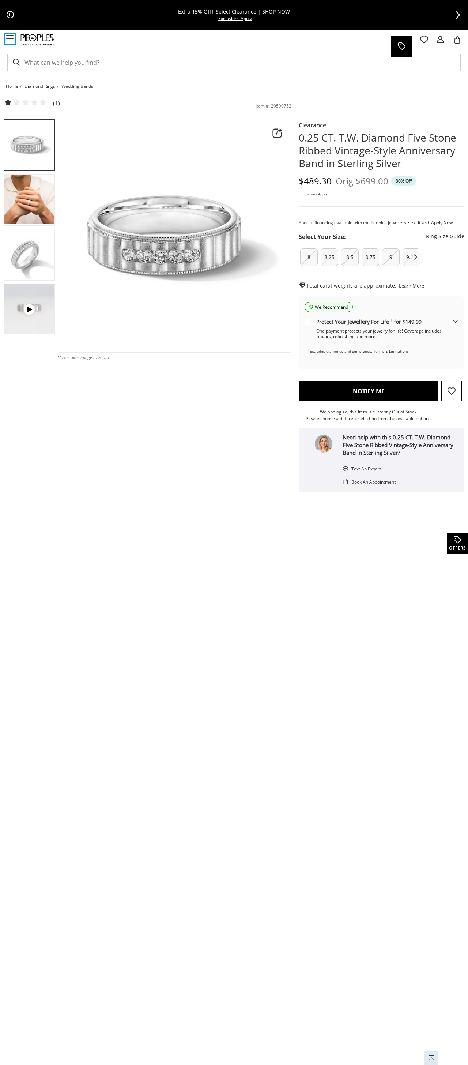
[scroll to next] (416, 257)
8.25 (329, 257)
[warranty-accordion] (455, 322)
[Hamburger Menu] (9, 39)
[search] (16, 62)
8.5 (350, 257)
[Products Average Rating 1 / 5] (26, 102)
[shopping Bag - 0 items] (460, 43)
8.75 (370, 257)
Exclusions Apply (313, 193)
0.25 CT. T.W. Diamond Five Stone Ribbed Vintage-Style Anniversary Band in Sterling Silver (377, 150)
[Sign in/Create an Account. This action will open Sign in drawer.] (440, 39)
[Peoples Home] (36, 40)
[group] (29, 145)
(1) (56, 103)
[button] (457, 15)
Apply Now (442, 223)
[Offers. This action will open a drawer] (401, 46)
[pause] (10, 15)
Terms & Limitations (391, 351)
